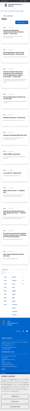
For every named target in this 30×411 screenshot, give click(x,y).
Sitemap (4, 373)
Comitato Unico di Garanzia (14, 11)
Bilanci (3, 361)
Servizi (5, 11)
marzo (13, 284)
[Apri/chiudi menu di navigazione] (1, 5)
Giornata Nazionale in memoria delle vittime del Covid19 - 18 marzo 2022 (13, 53)
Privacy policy (15, 391)
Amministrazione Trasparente (9, 356)
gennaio (14, 277)
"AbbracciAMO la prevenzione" (11, 154)
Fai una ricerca (20, 22)
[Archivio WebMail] (22, 1)
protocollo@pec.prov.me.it (10, 347)
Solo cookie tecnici (15, 407)
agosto (13, 301)
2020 (5, 284)
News (4, 27)
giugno (13, 294)
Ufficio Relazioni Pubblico (8, 364)
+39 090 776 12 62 (8, 345)
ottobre (14, 308)
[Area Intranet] (24, 1)
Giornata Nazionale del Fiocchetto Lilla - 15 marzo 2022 (14, 98)
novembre (14, 311)
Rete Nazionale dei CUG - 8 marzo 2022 (14, 118)
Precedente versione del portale (9, 366)
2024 (5, 297)
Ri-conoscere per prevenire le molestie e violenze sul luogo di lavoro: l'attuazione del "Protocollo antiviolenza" (14, 235)
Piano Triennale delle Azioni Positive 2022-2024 (13, 255)
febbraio (14, 280)
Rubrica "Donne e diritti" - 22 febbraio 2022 (14, 191)
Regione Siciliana (5, 1)
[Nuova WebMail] (20, 1)
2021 (5, 287)
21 (23, 280)
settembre (14, 304)
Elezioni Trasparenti (6, 363)
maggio (14, 291)
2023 (5, 294)
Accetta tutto (15, 401)
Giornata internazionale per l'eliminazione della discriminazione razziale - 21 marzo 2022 (13, 31)
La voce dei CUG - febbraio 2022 (12, 173)
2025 (5, 301)
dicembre (14, 315)
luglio (13, 297)
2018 (5, 277)
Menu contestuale (8, 16)
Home (1, 11)
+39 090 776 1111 (11, 344)
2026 (5, 304)
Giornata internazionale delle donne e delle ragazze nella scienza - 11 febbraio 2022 (14, 212)
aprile (13, 287)
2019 (5, 280)
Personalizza (15, 396)
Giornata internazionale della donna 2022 (15, 135)
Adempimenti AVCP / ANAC (8, 359)
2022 (5, 291)
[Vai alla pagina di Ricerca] (27, 5)
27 (23, 284)
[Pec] (26, 1)
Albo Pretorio (5, 358)
